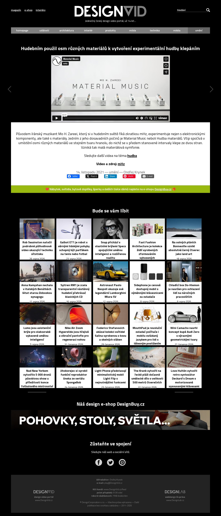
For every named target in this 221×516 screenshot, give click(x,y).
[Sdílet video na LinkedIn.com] (110, 176)
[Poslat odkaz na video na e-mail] (147, 176)
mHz (121, 164)
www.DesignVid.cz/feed (115, 489)
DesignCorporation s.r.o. (93, 502)
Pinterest (122, 462)
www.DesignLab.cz (175, 500)
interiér (88, 30)
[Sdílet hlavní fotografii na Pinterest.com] (129, 176)
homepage (22, 30)
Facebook (98, 462)
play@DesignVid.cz (113, 482)
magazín (16, 10)
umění (198, 30)
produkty (110, 30)
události (44, 30)
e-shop (28, 10)
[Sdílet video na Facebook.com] (73, 176)
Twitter (110, 462)
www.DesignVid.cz (44, 500)
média (176, 30)
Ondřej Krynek (134, 172)
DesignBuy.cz (163, 189)
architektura (66, 30)
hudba (132, 155)
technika (155, 30)
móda (132, 30)
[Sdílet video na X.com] (91, 176)
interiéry (40, 10)
